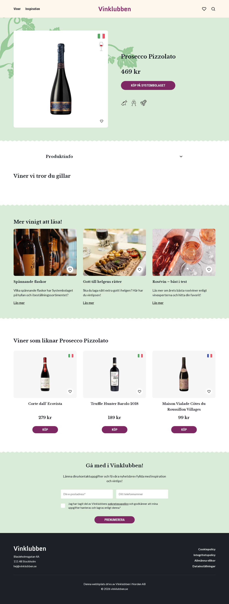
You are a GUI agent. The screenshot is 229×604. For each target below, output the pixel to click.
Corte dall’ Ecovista (45, 404)
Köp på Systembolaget (148, 85)
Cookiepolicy (206, 549)
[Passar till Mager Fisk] (124, 103)
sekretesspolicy (118, 503)
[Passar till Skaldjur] (143, 103)
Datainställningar (204, 566)
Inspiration (32, 9)
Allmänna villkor (204, 560)
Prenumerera (114, 520)
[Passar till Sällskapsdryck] (134, 103)
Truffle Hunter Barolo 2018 (114, 404)
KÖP (45, 429)
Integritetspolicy (204, 555)
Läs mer (19, 303)
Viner (17, 9)
